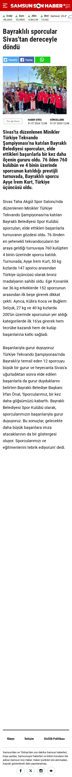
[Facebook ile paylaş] (26, 60)
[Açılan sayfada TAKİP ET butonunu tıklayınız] (13, 121)
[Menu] (5, 6)
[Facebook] (21, 771)
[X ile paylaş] (11, 60)
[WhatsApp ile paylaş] (42, 60)
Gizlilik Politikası (54, 739)
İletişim (29, 739)
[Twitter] (31, 771)
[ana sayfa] (66, 5)
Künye (10, 739)
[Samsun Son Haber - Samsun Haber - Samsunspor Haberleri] (36, 6)
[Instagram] (41, 771)
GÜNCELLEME (57, 119)
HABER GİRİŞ (35, 119)
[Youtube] (51, 771)
